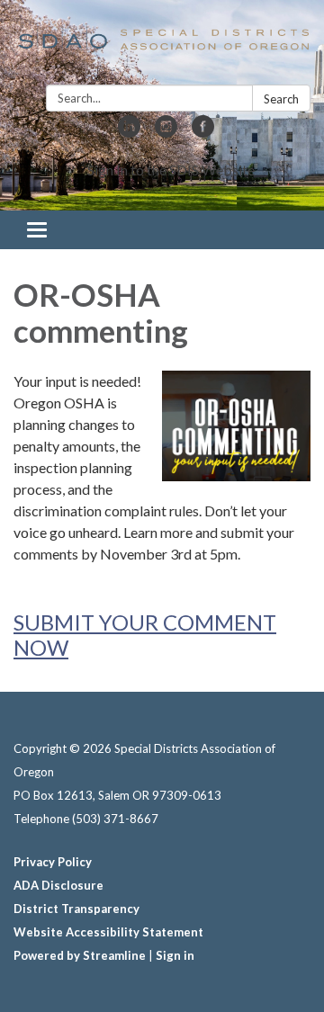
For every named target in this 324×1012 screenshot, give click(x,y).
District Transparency (77, 908)
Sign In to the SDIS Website (171, 169)
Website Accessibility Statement (108, 932)
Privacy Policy (53, 862)
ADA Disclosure (59, 885)
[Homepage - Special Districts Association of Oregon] (162, 46)
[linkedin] (129, 131)
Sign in (175, 955)
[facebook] (203, 131)
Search (281, 99)
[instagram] (166, 131)
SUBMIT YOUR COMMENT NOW (145, 634)
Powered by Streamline (80, 955)
